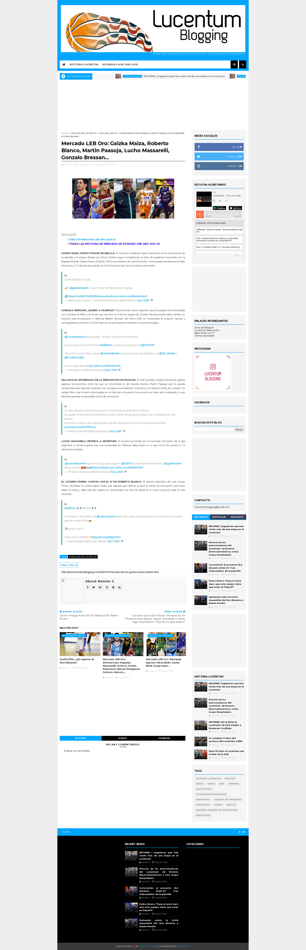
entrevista (203, 805)
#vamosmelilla (105, 296)
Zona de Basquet (204, 327)
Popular (219, 517)
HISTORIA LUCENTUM (84, 64)
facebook (164, 738)
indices (231, 805)
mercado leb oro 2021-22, (104, 164)
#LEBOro (70, 508)
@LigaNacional (173, 463)
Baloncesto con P (204, 333)
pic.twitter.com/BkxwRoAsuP (130, 296)
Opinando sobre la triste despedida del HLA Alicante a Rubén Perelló (226, 600)
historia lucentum (108, 76)
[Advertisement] (153, 104)
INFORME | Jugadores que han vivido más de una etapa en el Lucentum (160, 76)
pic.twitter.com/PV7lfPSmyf (80, 427)
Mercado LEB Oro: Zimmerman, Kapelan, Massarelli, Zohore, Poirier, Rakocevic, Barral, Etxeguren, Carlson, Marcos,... (121, 666)
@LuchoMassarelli (75, 463)
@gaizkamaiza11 (79, 288)
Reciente (201, 517)
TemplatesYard (148, 946)
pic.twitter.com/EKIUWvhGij (104, 365)
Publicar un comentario (77, 750)
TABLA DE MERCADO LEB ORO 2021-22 (92, 239)
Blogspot (184, 946)
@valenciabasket (110, 353)
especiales (203, 815)
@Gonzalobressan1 (75, 336)
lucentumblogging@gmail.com (211, 507)
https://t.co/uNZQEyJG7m (106, 537)
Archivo (237, 517)
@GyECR (126, 463)
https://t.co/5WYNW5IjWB (82, 296)
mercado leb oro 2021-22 (83, 133)
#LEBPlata (106, 345)
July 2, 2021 (117, 471)
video (211, 783)
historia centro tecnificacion (216, 810)
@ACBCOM (147, 345)
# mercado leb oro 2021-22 (82, 556)
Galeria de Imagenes (227, 799)
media (200, 783)
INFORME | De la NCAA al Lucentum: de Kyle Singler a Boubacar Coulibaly (225, 725)
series (218, 805)
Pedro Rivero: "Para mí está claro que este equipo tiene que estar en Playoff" (225, 584)
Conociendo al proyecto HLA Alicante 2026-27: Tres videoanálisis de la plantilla (225, 567)
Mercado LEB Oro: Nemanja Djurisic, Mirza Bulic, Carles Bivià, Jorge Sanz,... (163, 662)
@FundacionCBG (74, 357)
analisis (230, 778)
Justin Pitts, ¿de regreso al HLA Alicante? (77, 661)
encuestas (203, 799)
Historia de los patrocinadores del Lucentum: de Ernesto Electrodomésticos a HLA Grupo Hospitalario (223, 548)
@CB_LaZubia (167, 353)
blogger (81, 738)
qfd (222, 783)
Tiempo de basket (204, 335)
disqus (122, 738)
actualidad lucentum (73, 636)
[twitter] (243, 832)
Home (64, 133)
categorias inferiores (211, 794)
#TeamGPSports (100, 467)
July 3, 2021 (143, 300)
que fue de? (204, 789)
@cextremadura (106, 516)
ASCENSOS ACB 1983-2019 (120, 64)
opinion (234, 783)
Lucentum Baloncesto (206, 330)
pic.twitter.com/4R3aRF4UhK (127, 467)
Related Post (69, 627)
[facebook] (239, 832)
